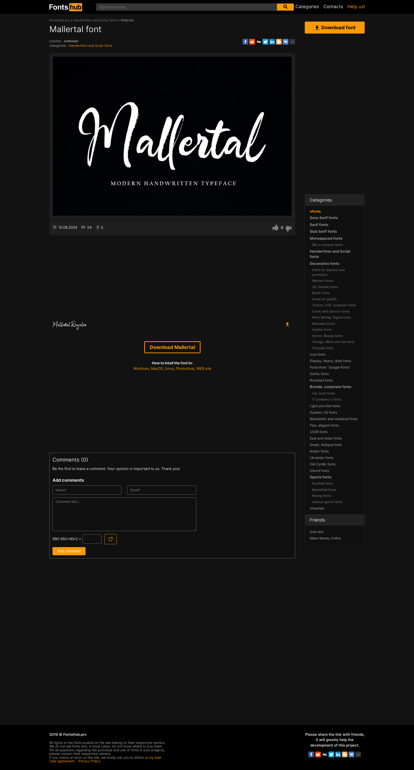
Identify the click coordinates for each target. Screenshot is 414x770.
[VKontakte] (285, 42)
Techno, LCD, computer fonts (334, 305)
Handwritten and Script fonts (90, 45)
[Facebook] (245, 42)
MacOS (157, 368)
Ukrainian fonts (321, 458)
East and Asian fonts (326, 438)
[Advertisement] (172, 276)
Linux (169, 368)
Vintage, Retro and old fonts (333, 342)
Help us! (356, 6)
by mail (155, 757)
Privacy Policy (89, 761)
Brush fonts (321, 293)
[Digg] (259, 42)
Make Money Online (325, 538)
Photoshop (185, 368)
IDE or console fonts (327, 245)
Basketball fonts (324, 490)
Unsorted (317, 508)
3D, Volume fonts (325, 287)
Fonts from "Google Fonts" (330, 367)
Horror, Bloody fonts (327, 336)
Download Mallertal (172, 347)
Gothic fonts (319, 374)
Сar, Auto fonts (323, 393)
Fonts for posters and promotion (328, 272)
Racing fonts (321, 496)
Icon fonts (317, 354)
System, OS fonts (323, 412)
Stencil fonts (319, 471)
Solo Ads (316, 532)
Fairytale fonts (323, 348)
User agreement (62, 761)
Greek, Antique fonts (326, 445)
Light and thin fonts (325, 406)
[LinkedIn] (272, 42)
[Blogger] (279, 42)
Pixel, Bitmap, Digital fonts (331, 317)
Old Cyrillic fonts (322, 464)
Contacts (333, 6)
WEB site (203, 368)
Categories (307, 6)
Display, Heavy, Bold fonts (330, 361)
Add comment (69, 551)
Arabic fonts (319, 451)
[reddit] (252, 42)
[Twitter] (265, 42)
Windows (141, 368)
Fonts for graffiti (324, 299)
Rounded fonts (321, 380)
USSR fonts (319, 432)
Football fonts (322, 483)
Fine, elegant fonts (324, 425)
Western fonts (323, 281)
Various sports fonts (327, 502)
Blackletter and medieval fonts (333, 419)
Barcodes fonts (323, 323)
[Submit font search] (285, 7)
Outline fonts (322, 329)
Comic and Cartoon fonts (331, 311)
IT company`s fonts (326, 399)
